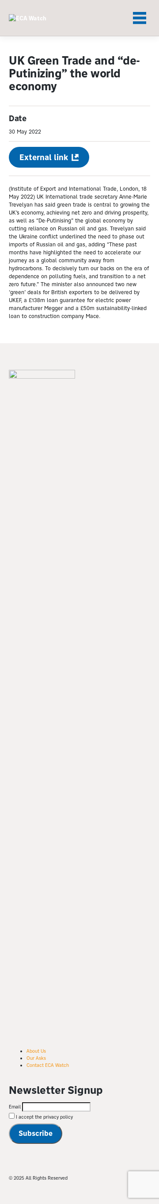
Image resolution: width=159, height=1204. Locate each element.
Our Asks (36, 1058)
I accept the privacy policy (44, 1117)
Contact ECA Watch (47, 1065)
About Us (36, 1051)
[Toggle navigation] (139, 18)
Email (15, 1107)
